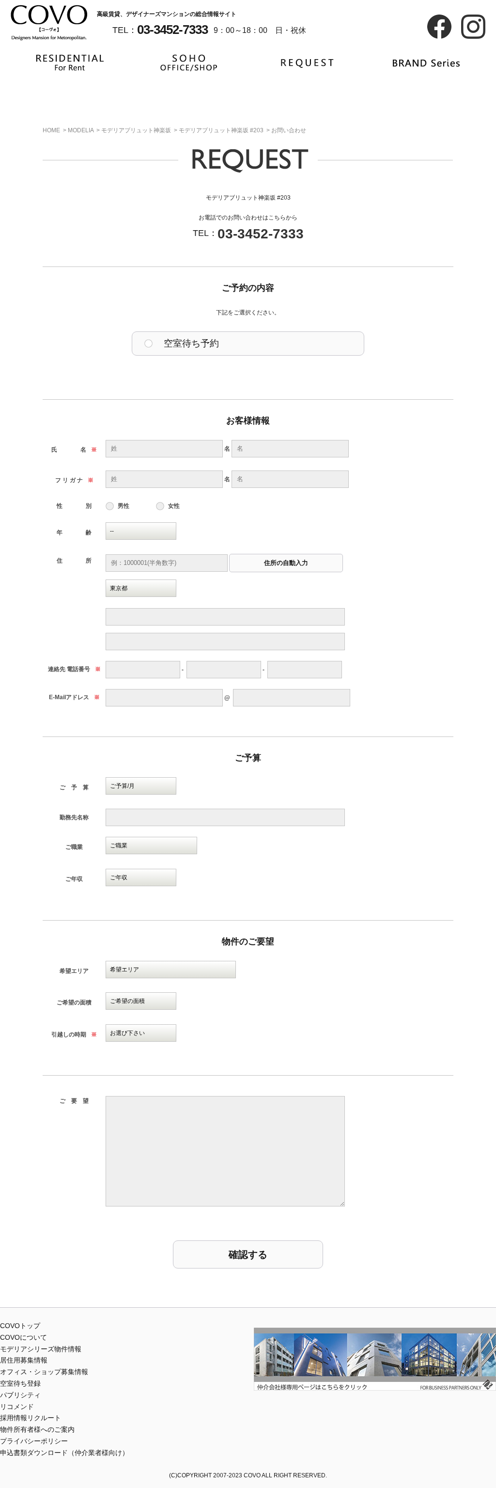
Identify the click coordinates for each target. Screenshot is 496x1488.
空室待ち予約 (191, 343)
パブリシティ (20, 1395)
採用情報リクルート (30, 1418)
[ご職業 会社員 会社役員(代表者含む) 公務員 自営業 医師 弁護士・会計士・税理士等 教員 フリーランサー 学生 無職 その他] (151, 845)
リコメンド (17, 1406)
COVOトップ (20, 1326)
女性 (174, 505)
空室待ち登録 (20, 1383)
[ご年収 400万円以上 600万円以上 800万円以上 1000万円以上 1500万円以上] (141, 877)
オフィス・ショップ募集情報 (44, 1372)
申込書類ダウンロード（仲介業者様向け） (64, 1453)
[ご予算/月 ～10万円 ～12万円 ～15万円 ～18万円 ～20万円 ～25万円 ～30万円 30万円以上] (141, 786)
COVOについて (23, 1337)
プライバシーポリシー (34, 1441)
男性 (123, 505)
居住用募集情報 (23, 1360)
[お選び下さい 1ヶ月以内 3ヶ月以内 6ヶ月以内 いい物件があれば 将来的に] (141, 1033)
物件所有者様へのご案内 (37, 1429)
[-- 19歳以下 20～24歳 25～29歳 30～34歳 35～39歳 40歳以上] (141, 531)
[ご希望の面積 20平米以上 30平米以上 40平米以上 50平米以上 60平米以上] (141, 1001)
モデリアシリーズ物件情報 (40, 1349)
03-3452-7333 (260, 233)
